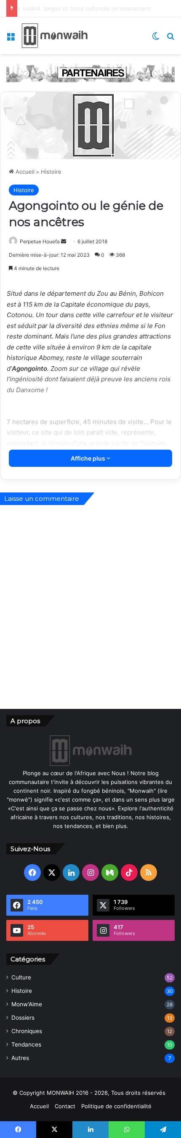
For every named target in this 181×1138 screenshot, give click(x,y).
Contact (65, 1106)
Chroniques (26, 1031)
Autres (20, 1058)
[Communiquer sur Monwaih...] (90, 72)
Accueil (24, 171)
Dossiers (23, 1017)
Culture (21, 977)
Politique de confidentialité (116, 1106)
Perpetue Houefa (40, 241)
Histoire (51, 171)
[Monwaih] (54, 35)
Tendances (26, 1044)
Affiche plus (88, 458)
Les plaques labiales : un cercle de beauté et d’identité (89, 8)
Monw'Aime (26, 1004)
